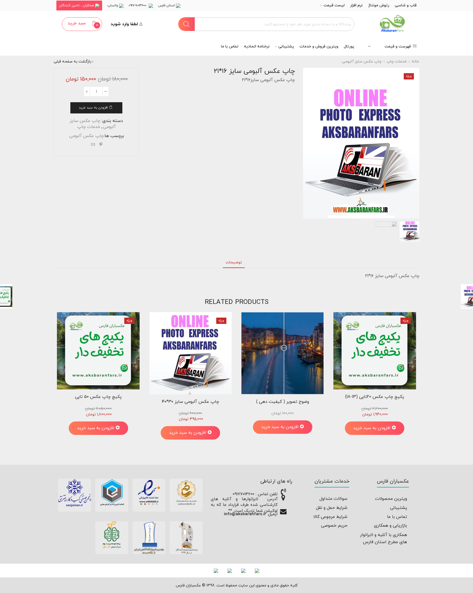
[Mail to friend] (93, 145)
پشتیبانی (286, 46)
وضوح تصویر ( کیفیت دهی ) (282, 402)
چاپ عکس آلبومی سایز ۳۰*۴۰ (190, 402)
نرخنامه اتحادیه (257, 46)
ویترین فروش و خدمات (318, 46)
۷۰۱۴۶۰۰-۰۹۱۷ (139, 5)
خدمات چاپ (397, 61)
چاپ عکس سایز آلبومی (362, 61)
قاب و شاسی (406, 5)
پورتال (349, 46)
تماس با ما (229, 46)
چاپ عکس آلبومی (86, 136)
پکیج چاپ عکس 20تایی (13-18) (374, 397)
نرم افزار (356, 5)
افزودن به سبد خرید (93, 108)
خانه (415, 61)
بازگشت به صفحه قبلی (72, 61)
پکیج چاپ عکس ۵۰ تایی (98, 397)
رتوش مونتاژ (378, 5)
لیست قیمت (334, 5)
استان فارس (167, 5)
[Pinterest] (101, 145)
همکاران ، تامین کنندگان (77, 5)
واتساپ (113, 5)
